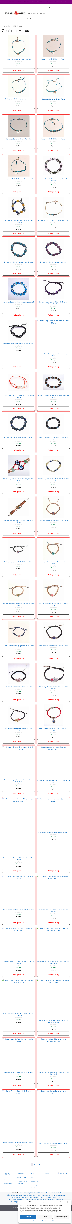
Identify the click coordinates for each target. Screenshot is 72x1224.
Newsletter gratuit (32, 13)
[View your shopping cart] (27, 18)
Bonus (35, 8)
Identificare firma (35, 1181)
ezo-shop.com (42, 1195)
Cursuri (60, 8)
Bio (31, 1177)
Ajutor (41, 8)
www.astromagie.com (55, 1199)
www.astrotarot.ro (54, 1197)
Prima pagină (6, 26)
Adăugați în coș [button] (18, 70)
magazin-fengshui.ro (27, 1193)
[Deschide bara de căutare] (31, 18)
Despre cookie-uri (8, 1183)
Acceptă (28, 1217)
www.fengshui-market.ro (37, 1197)
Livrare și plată (20, 1173)
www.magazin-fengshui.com (36, 1199)
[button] (68, 1202)
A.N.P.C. (47, 1173)
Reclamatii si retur (21, 1177)
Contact (42, 13)
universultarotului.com (57, 1195)
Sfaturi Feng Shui (50, 8)
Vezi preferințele (61, 1217)
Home (29, 8)
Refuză (45, 1217)
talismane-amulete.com (27, 1195)
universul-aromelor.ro (19, 1197)
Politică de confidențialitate (49, 1220)
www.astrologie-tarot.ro (16, 1199)
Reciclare (60, 1179)
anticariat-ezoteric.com (44, 1193)
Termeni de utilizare (8, 1179)
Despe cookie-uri (37, 1220)
